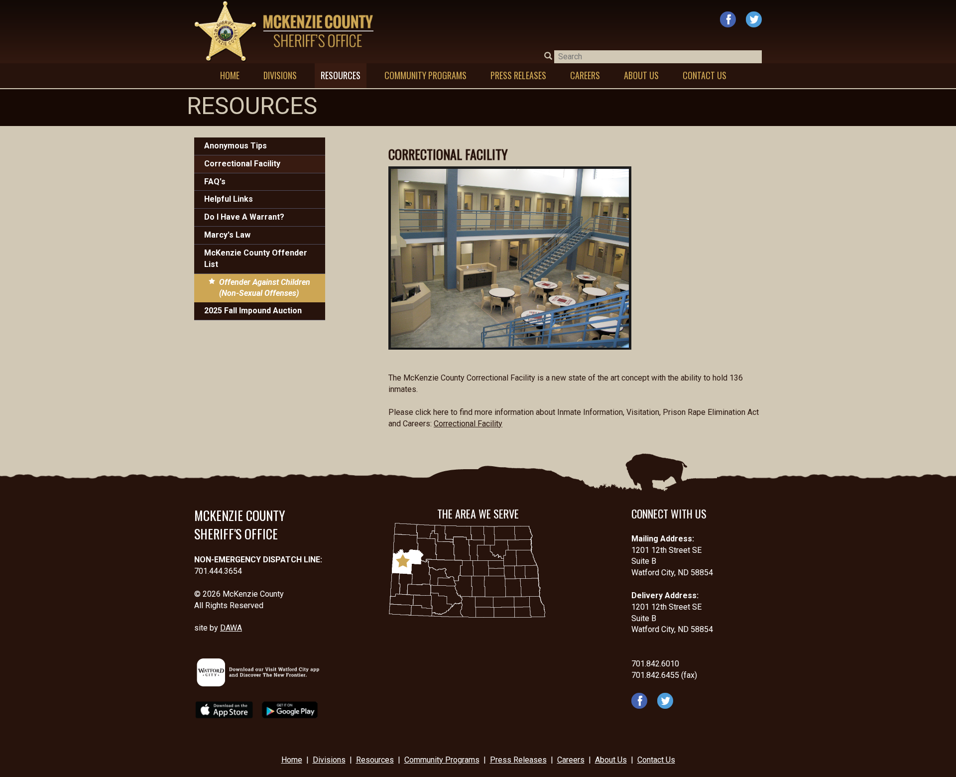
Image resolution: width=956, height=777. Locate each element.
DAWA (231, 628)
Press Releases (518, 760)
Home (291, 760)
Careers (571, 760)
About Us (611, 760)
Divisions (329, 760)
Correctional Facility (468, 423)
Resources (375, 760)
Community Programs (441, 760)
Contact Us (656, 760)
